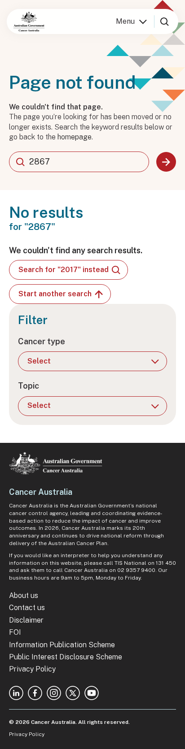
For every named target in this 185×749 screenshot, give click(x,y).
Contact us (27, 607)
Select (39, 361)
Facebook (35, 693)
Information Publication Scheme (62, 645)
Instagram (54, 693)
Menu (125, 21)
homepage (74, 137)
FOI (15, 632)
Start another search (55, 294)
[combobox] (79, 162)
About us (23, 595)
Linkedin (16, 693)
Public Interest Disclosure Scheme (65, 657)
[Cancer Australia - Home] (28, 21)
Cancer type (41, 341)
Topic (28, 385)
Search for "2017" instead (63, 269)
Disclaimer (26, 620)
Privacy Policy (32, 669)
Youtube (91, 693)
